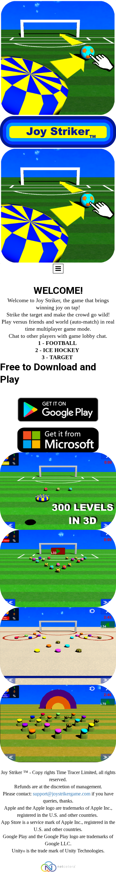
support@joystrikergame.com (61, 793)
